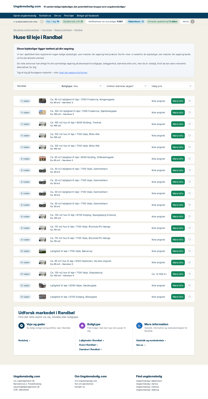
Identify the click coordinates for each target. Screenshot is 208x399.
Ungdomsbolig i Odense (147, 387)
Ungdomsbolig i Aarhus (147, 384)
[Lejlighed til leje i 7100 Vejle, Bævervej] (159, 251)
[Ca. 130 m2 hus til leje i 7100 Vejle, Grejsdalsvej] (159, 274)
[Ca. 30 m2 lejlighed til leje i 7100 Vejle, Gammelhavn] (159, 170)
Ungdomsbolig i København (149, 381)
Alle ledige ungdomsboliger (26, 30)
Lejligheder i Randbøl (90, 340)
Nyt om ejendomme (84, 384)
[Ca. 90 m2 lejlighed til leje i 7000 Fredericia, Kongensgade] (159, 101)
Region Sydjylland (63, 30)
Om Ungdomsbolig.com (86, 381)
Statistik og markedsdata (150, 340)
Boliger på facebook (88, 15)
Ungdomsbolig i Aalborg (147, 390)
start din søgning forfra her (73, 72)
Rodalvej (23, 340)
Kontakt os (45, 15)
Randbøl (78, 30)
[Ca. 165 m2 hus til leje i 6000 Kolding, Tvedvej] (159, 124)
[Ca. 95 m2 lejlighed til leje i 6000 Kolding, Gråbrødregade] (159, 159)
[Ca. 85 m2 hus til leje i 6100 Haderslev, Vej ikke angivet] (159, 262)
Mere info (178, 101)
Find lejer (69, 15)
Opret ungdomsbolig (24, 15)
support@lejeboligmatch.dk (26, 387)
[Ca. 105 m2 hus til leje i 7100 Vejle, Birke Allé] (159, 136)
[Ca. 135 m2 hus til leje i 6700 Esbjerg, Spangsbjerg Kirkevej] (159, 216)
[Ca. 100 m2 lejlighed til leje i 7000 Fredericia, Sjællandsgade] (159, 112)
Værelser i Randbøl (89, 349)
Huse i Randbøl (87, 344)
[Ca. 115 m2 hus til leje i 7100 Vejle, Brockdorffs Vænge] (159, 228)
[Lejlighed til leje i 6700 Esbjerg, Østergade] (159, 297)
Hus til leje (47, 30)
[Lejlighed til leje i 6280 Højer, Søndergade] (159, 285)
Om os (57, 15)
